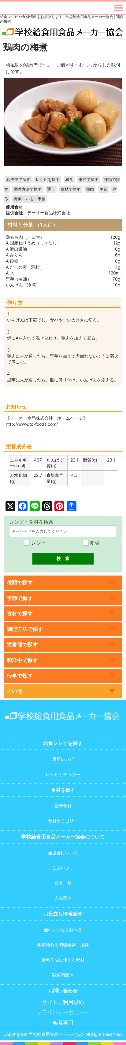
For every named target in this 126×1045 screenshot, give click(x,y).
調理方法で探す (28, 189)
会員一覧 (63, 882)
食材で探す (70, 189)
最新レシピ (63, 759)
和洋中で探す (18, 179)
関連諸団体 (63, 974)
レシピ (38, 543)
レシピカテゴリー (63, 774)
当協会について (63, 852)
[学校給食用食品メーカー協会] (63, 32)
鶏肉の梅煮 (25, 47)
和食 (69, 179)
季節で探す (88, 179)
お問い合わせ (63, 991)
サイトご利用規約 (63, 1002)
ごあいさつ (63, 867)
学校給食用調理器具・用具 (63, 944)
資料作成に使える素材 (63, 959)
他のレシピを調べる (63, 929)
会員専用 (63, 1023)
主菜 (103, 189)
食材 (93, 543)
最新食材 (63, 805)
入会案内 (63, 897)
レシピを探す (48, 179)
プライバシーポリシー (63, 1012)
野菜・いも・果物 (30, 199)
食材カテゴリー (63, 820)
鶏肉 (90, 189)
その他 (14, 691)
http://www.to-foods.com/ (32, 424)
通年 (51, 189)
